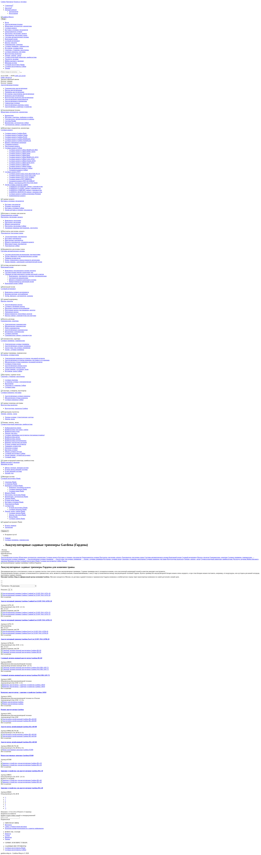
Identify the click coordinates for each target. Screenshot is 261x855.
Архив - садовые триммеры (14, 349)
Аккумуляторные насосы (13, 304)
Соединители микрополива (18, 278)
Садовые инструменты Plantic (15, 848)
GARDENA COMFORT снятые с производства (25, 190)
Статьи (7, 835)
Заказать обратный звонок (10, 79)
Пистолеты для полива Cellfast (15, 226)
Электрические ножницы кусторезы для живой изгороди (25, 358)
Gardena (5, 555)
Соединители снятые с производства (18, 124)
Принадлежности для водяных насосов (18, 314)
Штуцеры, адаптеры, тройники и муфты (19, 117)
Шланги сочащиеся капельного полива (22, 280)
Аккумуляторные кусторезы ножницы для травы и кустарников (27, 360)
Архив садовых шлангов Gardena (16, 184)
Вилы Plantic (13, 517)
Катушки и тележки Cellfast (14, 208)
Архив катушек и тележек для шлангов (18, 210)
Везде (7, 22)
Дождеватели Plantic (12, 504)
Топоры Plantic (10, 498)
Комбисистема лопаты (12, 439)
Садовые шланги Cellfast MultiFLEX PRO (23, 150)
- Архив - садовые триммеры (92, 559)
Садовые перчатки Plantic (18, 509)
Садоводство (9, 506)
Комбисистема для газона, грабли (16, 429)
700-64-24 (6, 77)
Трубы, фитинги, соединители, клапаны (19, 296)
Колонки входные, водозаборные (16, 294)
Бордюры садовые (11, 450)
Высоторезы (9, 383)
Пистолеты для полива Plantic (15, 495)
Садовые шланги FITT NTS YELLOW (22, 175)
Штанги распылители (12, 224)
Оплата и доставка (20, 2)
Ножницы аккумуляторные (14, 96)
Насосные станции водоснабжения (17, 308)
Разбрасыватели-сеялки (13, 428)
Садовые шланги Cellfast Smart (19, 153)
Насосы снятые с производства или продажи (20, 315)
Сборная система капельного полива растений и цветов (24, 274)
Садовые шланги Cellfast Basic (19, 155)
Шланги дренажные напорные (15, 142)
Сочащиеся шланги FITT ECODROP (22, 181)
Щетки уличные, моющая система (17, 468)
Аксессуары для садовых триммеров (17, 348)
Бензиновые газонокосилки (14, 332)
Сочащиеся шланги (11, 144)
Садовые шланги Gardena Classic (16, 135)
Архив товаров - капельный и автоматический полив (23, 262)
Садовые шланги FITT (13, 172)
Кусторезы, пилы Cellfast (13, 371)
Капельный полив (11, 39)
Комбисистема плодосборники (15, 440)
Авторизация (13, 11)
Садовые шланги (11, 28)
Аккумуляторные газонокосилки (16, 330)
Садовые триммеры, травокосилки (17, 46)
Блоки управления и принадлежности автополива (22, 260)
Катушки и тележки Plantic (14, 502)
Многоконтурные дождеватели (16, 244)
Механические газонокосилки (15, 326)
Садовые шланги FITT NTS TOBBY (21, 177)
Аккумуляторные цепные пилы (16, 366)
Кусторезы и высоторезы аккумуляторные (19, 94)
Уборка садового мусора (13, 451)
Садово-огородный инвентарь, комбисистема (20, 57)
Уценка (7, 68)
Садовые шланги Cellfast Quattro (20, 166)
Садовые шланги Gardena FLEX (16, 137)
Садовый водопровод (12, 41)
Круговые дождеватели (13, 238)
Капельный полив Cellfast (14, 283)
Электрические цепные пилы (15, 367)
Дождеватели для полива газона (16, 35)
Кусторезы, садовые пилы (14, 48)
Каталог (6, 83)
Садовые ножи (10, 387)
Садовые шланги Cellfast (13, 148)
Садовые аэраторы (11, 333)
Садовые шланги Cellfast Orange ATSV (22, 161)
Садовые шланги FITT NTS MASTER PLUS (24, 174)
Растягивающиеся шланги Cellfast (20, 168)
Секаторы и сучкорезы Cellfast (15, 385)
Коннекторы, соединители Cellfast (17, 123)
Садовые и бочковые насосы (15, 306)
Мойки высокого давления (14, 61)
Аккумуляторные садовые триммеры (18, 346)
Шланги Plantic (10, 493)
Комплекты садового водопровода (17, 292)
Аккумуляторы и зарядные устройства (18, 107)
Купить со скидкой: (7, 778)
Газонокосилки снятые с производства (18, 335)
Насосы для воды (11, 42)
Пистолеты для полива (13, 222)
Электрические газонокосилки (15, 324)
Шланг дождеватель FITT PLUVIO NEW (23, 183)
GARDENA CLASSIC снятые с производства (25, 188)
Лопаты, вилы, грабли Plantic (15, 511)
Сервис (3, 2)
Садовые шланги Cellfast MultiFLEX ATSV (24, 157)
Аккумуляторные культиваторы (16, 101)
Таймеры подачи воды (12, 258)
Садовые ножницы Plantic (18, 489)
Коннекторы (9, 115)
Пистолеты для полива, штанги (16, 33)
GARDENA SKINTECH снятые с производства (25, 192)
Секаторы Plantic (11, 482)
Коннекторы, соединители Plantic (16, 496)
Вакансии (8, 837)
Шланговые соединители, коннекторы (18, 26)
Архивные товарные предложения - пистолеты (21, 228)
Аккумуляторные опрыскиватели (16, 99)
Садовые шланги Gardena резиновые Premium (25, 194)
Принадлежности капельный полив (21, 281)
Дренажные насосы (11, 312)
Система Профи (10, 121)
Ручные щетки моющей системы (16, 469)
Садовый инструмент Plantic (15, 64)
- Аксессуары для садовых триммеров (67, 559)
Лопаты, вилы (10, 419)
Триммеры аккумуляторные (14, 92)
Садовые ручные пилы (13, 364)
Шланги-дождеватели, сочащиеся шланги (19, 242)
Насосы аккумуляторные (13, 90)
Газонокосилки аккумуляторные (16, 88)
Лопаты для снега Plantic (17, 515)
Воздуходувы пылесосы (13, 53)
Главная (7, 538)
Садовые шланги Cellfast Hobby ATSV (22, 152)
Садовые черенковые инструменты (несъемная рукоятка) (25, 435)
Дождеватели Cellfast (12, 246)
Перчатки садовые (11, 448)
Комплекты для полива (13, 220)
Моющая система (11, 63)
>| (5, 808)
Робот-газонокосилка (12, 328)
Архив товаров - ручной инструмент (17, 455)
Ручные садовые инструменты (15, 444)
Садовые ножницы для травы (15, 52)
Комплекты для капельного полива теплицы (20, 270)
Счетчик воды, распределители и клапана (19, 119)
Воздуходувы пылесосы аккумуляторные (19, 97)
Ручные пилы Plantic (12, 500)
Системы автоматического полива (17, 37)
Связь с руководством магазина (16, 826)
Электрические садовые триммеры (17, 344)
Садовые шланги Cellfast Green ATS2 (22, 159)
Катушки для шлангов (12, 204)
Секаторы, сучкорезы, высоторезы (17, 50)
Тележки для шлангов (12, 206)
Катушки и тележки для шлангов (16, 30)
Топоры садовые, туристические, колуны (19, 417)
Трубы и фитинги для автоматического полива (21, 256)
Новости (8, 834)
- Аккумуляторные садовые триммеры (39, 559)
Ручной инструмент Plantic (18, 507)
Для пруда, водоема (11, 59)
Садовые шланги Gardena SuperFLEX (18, 141)
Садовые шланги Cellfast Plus (19, 164)
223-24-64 (20, 76)
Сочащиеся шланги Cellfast (18, 170)
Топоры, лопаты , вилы (13, 55)
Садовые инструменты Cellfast (15, 66)
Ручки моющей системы (13, 471)
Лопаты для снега (11, 433)
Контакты (9, 2)
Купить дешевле (10, 525)
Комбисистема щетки (12, 437)
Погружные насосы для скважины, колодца (20, 310)
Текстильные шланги (12, 146)
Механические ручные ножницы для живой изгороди (23, 362)
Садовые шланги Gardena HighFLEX (17, 139)
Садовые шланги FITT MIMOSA (20, 179)
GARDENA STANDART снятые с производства (26, 186)
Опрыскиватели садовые (13, 31)
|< (5, 797)
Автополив (9, 527)
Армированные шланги (17, 195)
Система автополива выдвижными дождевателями (22, 254)
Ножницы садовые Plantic (14, 485)
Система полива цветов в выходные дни (19, 272)
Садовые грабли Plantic (17, 518)
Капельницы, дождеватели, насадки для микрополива (28, 276)
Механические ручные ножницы (16, 398)
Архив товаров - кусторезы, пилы (16, 369)
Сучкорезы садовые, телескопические (18, 382)
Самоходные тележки (12, 103)
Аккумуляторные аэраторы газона (17, 105)
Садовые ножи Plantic (16, 491)
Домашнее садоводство (13, 446)
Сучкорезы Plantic (11, 484)
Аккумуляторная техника (14, 24)
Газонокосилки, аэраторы (14, 44)
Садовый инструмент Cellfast (15, 453)
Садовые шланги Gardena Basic (16, 133)
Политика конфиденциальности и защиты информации (24, 828)
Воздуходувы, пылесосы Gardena (16, 408)
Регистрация (13, 13)
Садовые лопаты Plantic (17, 513)
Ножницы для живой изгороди (20, 487)
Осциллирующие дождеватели (16, 236)
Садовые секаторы (11, 380)
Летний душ (9, 473)
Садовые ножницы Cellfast (14, 400)
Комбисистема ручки (12, 431)
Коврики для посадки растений (16, 442)
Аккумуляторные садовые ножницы (17, 396)
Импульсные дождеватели (14, 240)
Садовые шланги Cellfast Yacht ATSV (22, 163)
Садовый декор (10, 457)
